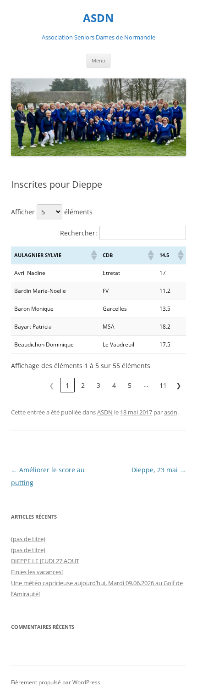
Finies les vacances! (37, 572)
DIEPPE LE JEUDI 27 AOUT (45, 561)
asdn (170, 412)
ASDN (98, 18)
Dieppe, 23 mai (158, 469)
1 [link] (67, 385)
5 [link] (129, 385)
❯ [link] (178, 385)
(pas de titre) (28, 539)
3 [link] (98, 385)
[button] (93, 255)
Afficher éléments (52, 211)
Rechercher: (78, 233)
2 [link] (83, 385)
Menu (98, 60)
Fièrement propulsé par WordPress (55, 682)
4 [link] (114, 385)
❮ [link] (52, 385)
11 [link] (163, 385)
